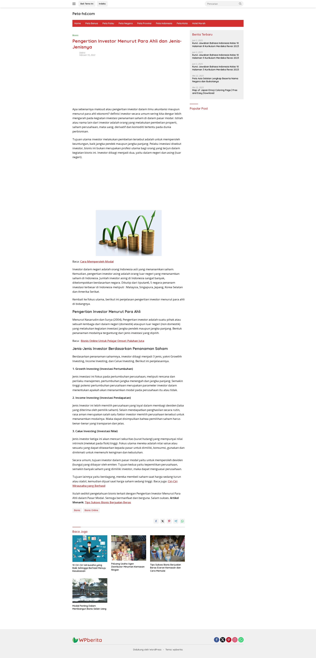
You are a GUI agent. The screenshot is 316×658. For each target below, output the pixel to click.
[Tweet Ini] (162, 521)
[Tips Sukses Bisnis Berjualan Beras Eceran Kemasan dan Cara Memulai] (167, 548)
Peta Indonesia (164, 23)
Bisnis (75, 35)
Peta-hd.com (83, 13)
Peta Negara (126, 23)
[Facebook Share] (156, 521)
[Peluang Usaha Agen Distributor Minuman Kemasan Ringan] (128, 548)
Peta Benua (91, 23)
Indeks (102, 3)
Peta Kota (182, 23)
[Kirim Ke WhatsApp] (182, 521)
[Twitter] (222, 640)
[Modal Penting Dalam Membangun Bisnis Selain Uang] (89, 590)
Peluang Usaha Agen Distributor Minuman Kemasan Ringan (128, 566)
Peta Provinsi (144, 23)
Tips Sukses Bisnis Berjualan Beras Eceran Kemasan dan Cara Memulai (165, 567)
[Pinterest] (228, 640)
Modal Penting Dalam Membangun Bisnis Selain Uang (89, 607)
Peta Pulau (108, 23)
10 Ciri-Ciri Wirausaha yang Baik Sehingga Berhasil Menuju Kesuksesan (89, 568)
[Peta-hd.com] (87, 639)
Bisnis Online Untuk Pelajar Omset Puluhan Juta (112, 341)
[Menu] (74, 4)
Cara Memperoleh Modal (97, 261)
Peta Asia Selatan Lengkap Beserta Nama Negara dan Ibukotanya (215, 80)
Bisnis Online (91, 510)
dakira (82, 52)
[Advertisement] (128, 81)
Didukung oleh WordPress (147, 649)
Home (77, 23)
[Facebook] (216, 640)
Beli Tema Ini (86, 3)
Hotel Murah (198, 23)
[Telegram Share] (175, 521)
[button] (240, 3)
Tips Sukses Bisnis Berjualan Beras (108, 502)
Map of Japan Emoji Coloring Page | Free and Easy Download (214, 92)
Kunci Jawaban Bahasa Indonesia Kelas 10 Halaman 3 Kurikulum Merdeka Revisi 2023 (215, 68)
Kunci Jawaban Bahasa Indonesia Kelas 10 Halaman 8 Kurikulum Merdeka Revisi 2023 (215, 45)
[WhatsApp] (241, 640)
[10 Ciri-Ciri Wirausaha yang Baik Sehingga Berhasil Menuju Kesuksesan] (89, 548)
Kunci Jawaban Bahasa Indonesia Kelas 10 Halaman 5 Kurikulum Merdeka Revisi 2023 (215, 56)
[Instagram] (234, 640)
